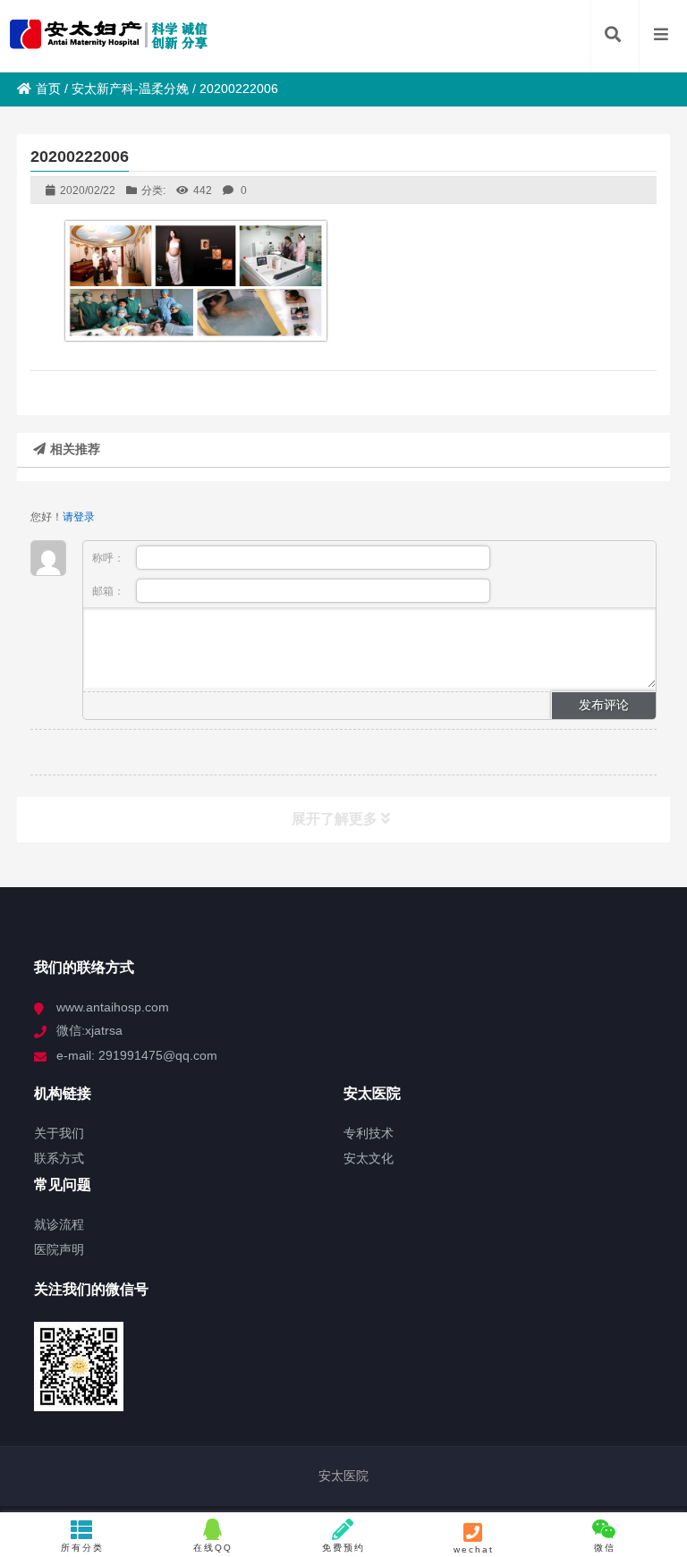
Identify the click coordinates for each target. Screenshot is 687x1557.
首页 (48, 88)
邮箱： (109, 591)
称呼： (109, 558)
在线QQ (213, 1548)
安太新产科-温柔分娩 (130, 88)
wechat (474, 1549)
